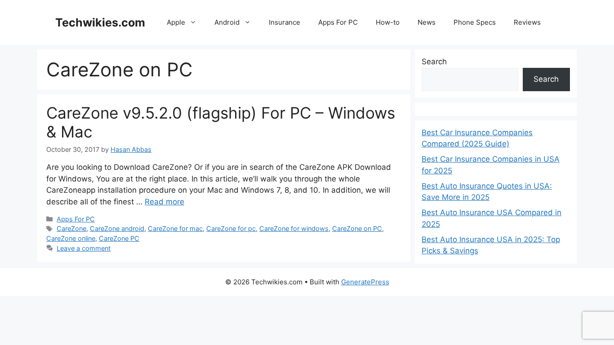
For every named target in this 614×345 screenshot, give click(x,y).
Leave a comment (84, 248)
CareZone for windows (294, 228)
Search (434, 61)
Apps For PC (338, 22)
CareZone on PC (357, 228)
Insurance (284, 22)
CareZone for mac (175, 228)
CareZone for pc (231, 228)
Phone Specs (475, 22)
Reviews (527, 22)
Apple (176, 22)
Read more (164, 201)
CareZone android (117, 228)
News (427, 22)
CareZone (71, 228)
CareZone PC (119, 238)
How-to (388, 22)
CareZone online (70, 238)
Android (227, 22)
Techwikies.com (100, 22)
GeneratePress (365, 282)
